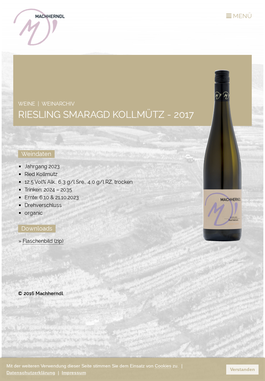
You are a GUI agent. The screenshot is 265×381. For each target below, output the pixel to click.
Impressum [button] (74, 372)
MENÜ (241, 15)
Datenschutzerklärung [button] (30, 372)
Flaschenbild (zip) (43, 241)
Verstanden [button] (242, 369)
